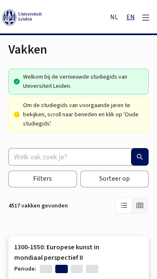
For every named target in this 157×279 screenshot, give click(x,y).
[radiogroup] (132, 205)
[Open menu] (145, 17)
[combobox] (78, 157)
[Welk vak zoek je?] (140, 157)
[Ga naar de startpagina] (55, 17)
